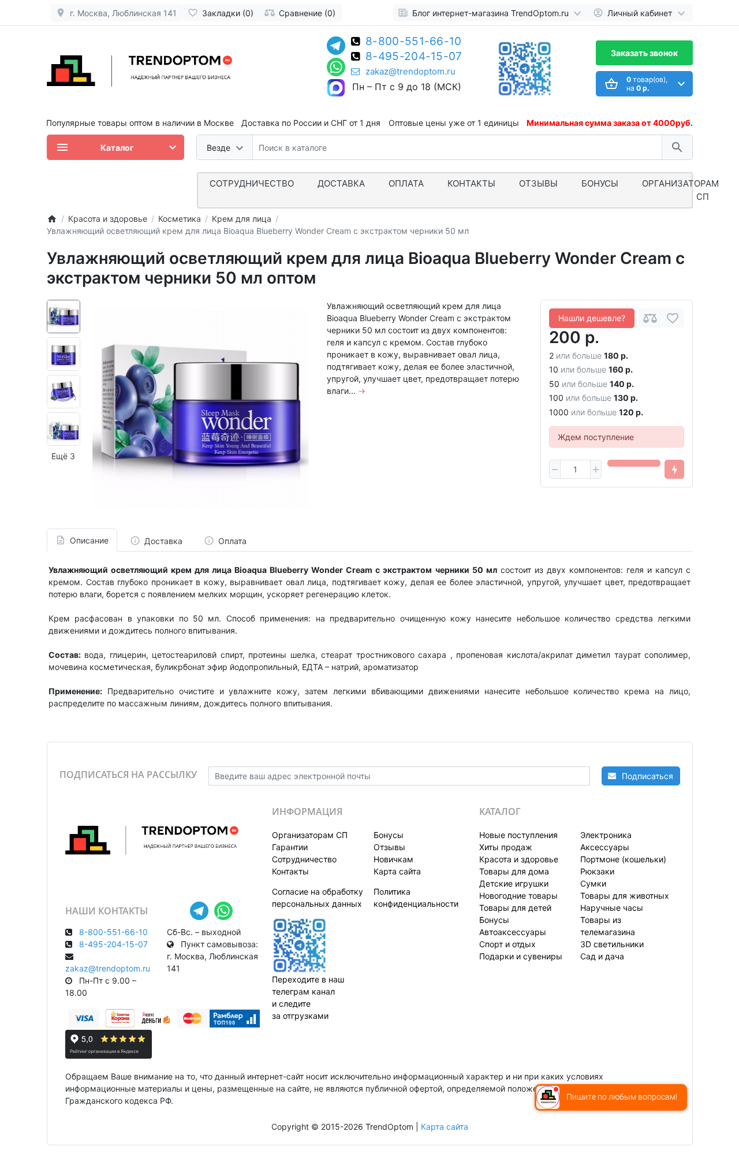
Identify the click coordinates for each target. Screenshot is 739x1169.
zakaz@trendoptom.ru (410, 71)
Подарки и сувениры (520, 956)
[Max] (336, 88)
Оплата (406, 183)
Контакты (471, 183)
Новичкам (393, 859)
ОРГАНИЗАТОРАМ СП (680, 190)
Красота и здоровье (518, 859)
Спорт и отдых (507, 944)
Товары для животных (624, 895)
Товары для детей (515, 908)
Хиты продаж (505, 847)
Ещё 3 (63, 456)
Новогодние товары (518, 895)
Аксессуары (604, 847)
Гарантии (290, 847)
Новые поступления (518, 835)
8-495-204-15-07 (413, 57)
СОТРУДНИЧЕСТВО (252, 183)
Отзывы (538, 183)
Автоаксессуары (512, 932)
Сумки (593, 883)
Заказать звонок (644, 53)
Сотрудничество (304, 859)
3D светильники (612, 944)
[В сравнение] (650, 317)
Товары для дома (514, 871)
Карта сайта (397, 871)
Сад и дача (602, 956)
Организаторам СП (310, 835)
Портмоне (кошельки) (623, 859)
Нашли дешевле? (591, 318)
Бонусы (599, 183)
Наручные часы (611, 908)
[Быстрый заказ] (674, 469)
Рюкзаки (597, 871)
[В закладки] (672, 317)
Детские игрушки (513, 883)
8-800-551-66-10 (413, 42)
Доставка (341, 183)
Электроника (606, 835)
